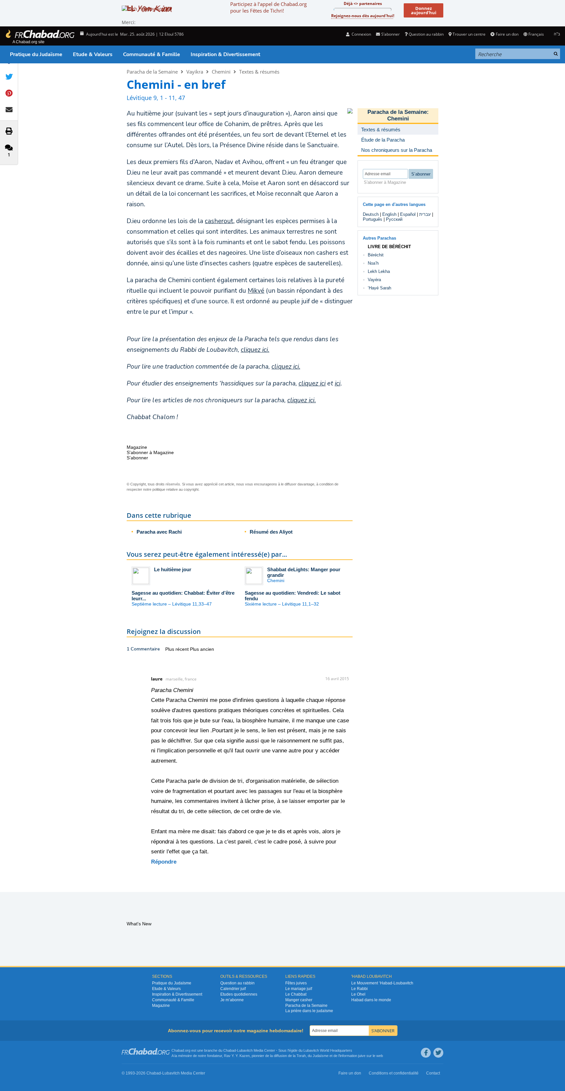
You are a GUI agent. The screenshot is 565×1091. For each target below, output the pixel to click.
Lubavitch (245, 1050)
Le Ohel (358, 994)
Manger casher (298, 1000)
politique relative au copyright (175, 489)
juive (361, 1056)
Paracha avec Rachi (159, 532)
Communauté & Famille (151, 54)
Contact (433, 1073)
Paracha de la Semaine (152, 71)
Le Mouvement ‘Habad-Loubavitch (382, 983)
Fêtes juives (296, 983)
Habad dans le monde (371, 1000)
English (389, 214)
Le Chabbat (295, 994)
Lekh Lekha (379, 271)
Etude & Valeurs (92, 54)
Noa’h (373, 263)
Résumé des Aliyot (271, 532)
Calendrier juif (233, 988)
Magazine (161, 1005)
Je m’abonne (232, 1000)
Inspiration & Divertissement (225, 54)
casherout (219, 221)
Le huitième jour (172, 569)
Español (408, 214)
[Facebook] (426, 1053)
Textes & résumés (259, 71)
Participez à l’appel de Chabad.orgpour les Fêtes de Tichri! (268, 7)
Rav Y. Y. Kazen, (237, 1056)
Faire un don (507, 34)
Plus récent (177, 649)
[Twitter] (438, 1053)
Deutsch (371, 214)
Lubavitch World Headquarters (327, 1050)
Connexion (361, 34)
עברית (425, 214)
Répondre (163, 862)
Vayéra (374, 279)
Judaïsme (321, 1056)
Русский (394, 219)
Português (372, 219)
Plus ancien (202, 649)
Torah (301, 1056)
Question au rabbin (426, 34)
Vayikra (194, 71)
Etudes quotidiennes (238, 994)
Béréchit (376, 254)
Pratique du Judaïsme (36, 54)
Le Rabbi (359, 988)
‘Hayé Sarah (379, 287)
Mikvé (256, 290)
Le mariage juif (298, 988)
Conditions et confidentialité (394, 1073)
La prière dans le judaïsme (309, 1010)
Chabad (229, 1050)
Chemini (221, 71)
